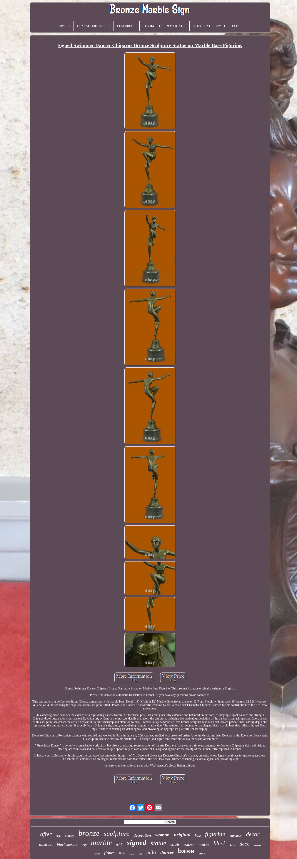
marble (101, 843)
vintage (69, 835)
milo (151, 852)
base (186, 851)
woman (162, 834)
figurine (215, 833)
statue (158, 843)
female (257, 845)
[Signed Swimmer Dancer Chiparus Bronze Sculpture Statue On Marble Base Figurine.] (150, 91)
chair (174, 844)
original (182, 834)
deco (245, 844)
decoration (142, 835)
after (46, 834)
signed (136, 843)
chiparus (236, 835)
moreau (189, 845)
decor (253, 834)
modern (204, 845)
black (220, 843)
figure (109, 852)
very (84, 845)
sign (58, 835)
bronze (89, 833)
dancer (167, 852)
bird (232, 845)
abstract (46, 844)
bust (198, 835)
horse (132, 854)
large (97, 853)
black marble (67, 844)
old (140, 854)
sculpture (116, 833)
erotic (202, 853)
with (119, 844)
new (122, 853)
